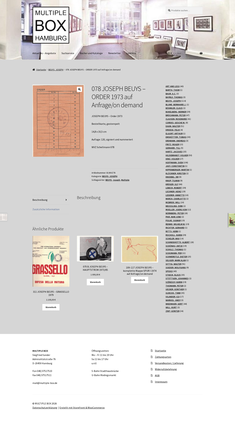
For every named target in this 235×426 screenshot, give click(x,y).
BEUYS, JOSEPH (55, 69)
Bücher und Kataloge (91, 53)
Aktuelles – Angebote (44, 53)
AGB (157, 375)
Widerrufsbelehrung (166, 369)
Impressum (161, 381)
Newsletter (114, 53)
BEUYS (109, 180)
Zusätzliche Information (45, 209)
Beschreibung (39, 199)
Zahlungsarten (163, 356)
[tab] (50, 200)
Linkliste (131, 53)
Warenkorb (51, 307)
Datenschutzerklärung (44, 407)
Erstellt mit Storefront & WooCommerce (82, 407)
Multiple (125, 180)
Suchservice (68, 53)
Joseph (116, 180)
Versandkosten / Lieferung (169, 363)
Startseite (41, 69)
